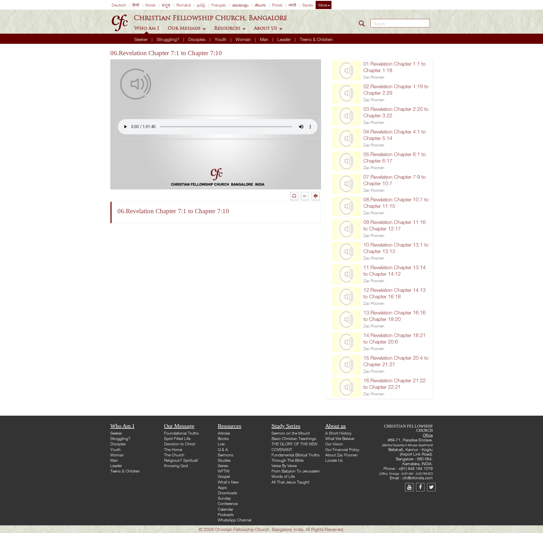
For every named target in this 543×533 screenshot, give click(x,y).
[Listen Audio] (295, 196)
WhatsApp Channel (234, 519)
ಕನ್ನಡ (166, 5)
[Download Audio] (316, 196)
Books (223, 438)
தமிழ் (201, 5)
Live (221, 443)
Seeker (141, 39)
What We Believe (339, 438)
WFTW (224, 471)
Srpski (307, 5)
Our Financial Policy (342, 449)
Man (265, 39)
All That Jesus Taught (290, 482)
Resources (228, 28)
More (322, 5)
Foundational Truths (181, 433)
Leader (284, 39)
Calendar (225, 509)
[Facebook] (421, 487)
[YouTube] (410, 487)
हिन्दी (135, 5)
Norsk (150, 5)
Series (223, 465)
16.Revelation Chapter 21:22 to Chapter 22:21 (394, 383)
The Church (174, 454)
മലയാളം (240, 5)
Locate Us (334, 460)
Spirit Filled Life (177, 438)
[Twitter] (432, 487)
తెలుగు (260, 5)
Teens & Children (316, 39)
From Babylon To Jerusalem (296, 471)
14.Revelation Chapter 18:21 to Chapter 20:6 (394, 338)
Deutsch (119, 5)
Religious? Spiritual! (181, 460)
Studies (224, 460)
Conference (228, 503)
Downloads (227, 492)
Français (219, 5)
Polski (277, 5)
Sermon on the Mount (291, 433)
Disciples (197, 39)
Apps (222, 487)
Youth (221, 39)
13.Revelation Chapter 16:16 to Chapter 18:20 (394, 316)
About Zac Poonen (341, 454)
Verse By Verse (284, 465)
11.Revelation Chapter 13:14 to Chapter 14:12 (394, 270)
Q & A (223, 449)
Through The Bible (287, 460)
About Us (266, 28)
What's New (228, 482)
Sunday (224, 498)
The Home (173, 449)
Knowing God (176, 465)
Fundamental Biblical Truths (296, 454)
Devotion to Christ (179, 443)
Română (183, 5)
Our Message (185, 28)
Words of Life (283, 476)
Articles (224, 433)
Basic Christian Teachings (294, 438)
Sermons (225, 454)
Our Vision (334, 443)
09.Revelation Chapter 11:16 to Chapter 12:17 (394, 225)
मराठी (292, 5)
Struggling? (168, 39)
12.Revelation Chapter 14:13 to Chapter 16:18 (394, 293)
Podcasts (226, 514)
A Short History (338, 433)
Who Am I (147, 28)
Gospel (224, 476)
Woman (244, 39)
